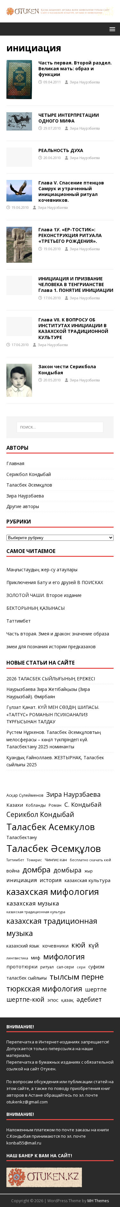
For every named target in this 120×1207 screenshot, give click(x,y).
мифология (64, 956)
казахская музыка (32, 903)
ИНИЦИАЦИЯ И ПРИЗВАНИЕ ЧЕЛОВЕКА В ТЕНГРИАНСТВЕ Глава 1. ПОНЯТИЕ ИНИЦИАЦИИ (75, 284)
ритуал (47, 967)
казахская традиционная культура (35, 912)
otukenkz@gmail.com (27, 1102)
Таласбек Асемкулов (50, 827)
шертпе (96, 989)
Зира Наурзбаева (85, 82)
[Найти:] (60, 427)
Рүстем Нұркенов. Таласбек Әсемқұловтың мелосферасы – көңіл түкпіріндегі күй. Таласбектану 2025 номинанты (53, 739)
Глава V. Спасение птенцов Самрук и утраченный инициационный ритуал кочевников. (71, 191)
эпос (52, 1000)
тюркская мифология (44, 989)
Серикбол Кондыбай (28, 474)
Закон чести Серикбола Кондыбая (67, 369)
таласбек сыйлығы (26, 978)
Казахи (14, 805)
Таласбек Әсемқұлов (29, 485)
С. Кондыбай (82, 804)
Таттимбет (18, 621)
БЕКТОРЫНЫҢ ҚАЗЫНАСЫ (35, 608)
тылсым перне (77, 976)
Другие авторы (22, 506)
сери (81, 967)
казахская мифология (52, 891)
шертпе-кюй (25, 999)
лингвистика (17, 958)
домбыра (67, 870)
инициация (21, 880)
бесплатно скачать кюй (90, 860)
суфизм (96, 967)
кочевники (55, 945)
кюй (78, 944)
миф (35, 958)
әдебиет (89, 999)
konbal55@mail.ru (23, 1143)
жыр (88, 871)
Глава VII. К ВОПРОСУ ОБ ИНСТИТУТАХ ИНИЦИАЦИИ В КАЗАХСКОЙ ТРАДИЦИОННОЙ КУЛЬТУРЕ (73, 328)
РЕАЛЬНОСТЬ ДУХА (60, 150)
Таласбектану (21, 837)
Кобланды (36, 805)
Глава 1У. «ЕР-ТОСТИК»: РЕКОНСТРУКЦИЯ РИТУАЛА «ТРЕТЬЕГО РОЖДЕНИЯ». (70, 235)
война (13, 871)
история (50, 880)
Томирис (34, 860)
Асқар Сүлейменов (24, 795)
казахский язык (22, 946)
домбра (36, 869)
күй (93, 945)
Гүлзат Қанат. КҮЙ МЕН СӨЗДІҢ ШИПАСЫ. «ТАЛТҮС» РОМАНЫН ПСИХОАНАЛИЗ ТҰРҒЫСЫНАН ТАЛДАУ (52, 714)
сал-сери (65, 967)
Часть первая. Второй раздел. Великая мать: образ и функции (75, 68)
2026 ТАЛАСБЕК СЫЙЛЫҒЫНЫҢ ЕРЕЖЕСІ (50, 679)
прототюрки (21, 966)
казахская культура (87, 880)
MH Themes (98, 1200)
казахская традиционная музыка (51, 927)
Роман (55, 805)
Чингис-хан (56, 860)
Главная (15, 463)
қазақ (67, 1000)
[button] (111, 28)
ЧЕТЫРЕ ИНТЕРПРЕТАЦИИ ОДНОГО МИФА (68, 118)
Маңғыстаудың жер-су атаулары (41, 569)
